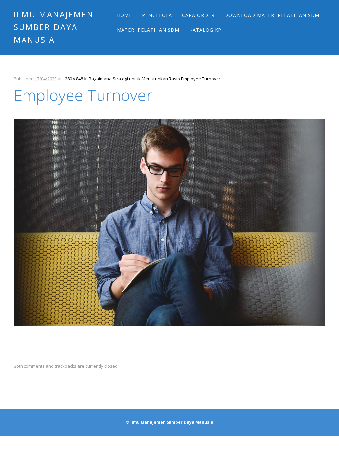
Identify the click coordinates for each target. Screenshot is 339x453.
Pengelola (157, 15)
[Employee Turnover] (169, 331)
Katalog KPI (206, 30)
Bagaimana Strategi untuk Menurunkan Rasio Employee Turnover (154, 79)
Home (124, 15)
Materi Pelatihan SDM (148, 30)
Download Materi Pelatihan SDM (271, 15)
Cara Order (198, 15)
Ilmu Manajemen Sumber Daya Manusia (54, 27)
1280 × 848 (73, 79)
